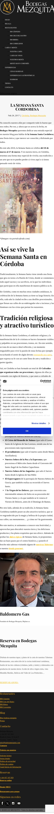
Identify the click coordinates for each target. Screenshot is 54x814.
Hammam (14, 79)
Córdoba (25, 115)
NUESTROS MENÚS (17, 60)
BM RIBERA (14, 40)
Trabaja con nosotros (8, 750)
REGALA (8, 24)
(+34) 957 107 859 (6, 778)
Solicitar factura (5, 756)
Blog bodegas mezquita (8, 718)
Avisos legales (5, 759)
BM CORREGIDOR (16, 44)
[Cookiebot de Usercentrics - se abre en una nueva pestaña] (40, 381)
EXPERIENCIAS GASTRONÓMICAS (22, 75)
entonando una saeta (43, 355)
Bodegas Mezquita (38, 115)
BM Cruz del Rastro (7, 702)
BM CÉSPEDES (15, 32)
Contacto (9, 87)
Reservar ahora (9, 682)
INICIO (7, 20)
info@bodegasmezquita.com (10, 743)
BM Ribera (4, 704)
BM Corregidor (5, 707)
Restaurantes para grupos (9, 791)
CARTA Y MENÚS (11, 48)
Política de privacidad (7, 761)
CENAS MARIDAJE (16, 71)
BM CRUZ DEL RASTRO (18, 36)
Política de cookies (6, 764)
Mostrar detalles (39, 423)
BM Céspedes (5, 699)
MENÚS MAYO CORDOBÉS (19, 63)
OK (27, 431)
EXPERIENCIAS (10, 67)
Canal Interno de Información (10, 767)
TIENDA (8, 83)
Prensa (2, 721)
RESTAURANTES (11, 28)
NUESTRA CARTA (16, 51)
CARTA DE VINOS (16, 55)
